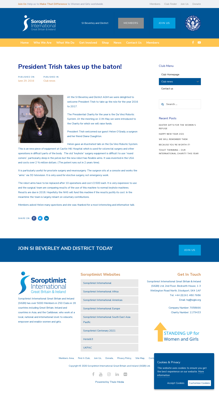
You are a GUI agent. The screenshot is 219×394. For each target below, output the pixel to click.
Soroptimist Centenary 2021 (99, 330)
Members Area (66, 358)
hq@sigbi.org (193, 300)
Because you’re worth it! (174, 144)
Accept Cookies (175, 383)
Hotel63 (88, 339)
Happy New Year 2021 (171, 134)
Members (155, 4)
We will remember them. (173, 139)
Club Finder (170, 4)
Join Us (185, 4)
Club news (49, 81)
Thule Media (117, 382)
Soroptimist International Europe (101, 308)
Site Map (139, 358)
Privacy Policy (124, 358)
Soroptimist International (97, 283)
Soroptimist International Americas (102, 300)
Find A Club (84, 358)
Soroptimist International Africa (100, 291)
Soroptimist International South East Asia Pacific (106, 319)
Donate (196, 4)
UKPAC (87, 347)
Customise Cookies (199, 383)
